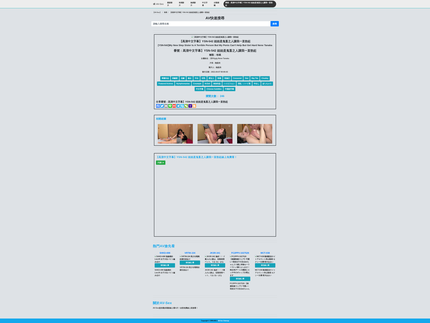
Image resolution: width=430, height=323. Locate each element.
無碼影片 (193, 4)
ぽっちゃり (267, 84)
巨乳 (203, 78)
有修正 (227, 78)
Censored (237, 78)
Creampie (197, 84)
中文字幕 (204, 4)
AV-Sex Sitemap (223, 321)
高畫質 (175, 78)
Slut (246, 78)
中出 (196, 78)
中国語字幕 (229, 89)
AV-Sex (160, 4)
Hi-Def (207, 84)
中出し (256, 84)
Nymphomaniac (183, 84)
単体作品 (216, 84)
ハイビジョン (229, 84)
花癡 (183, 78)
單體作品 (165, 78)
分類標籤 (216, 4)
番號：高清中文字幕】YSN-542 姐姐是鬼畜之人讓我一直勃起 (249, 4)
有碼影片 (181, 4)
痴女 (189, 78)
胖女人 (211, 78)
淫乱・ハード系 (244, 84)
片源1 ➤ (160, 163)
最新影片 (170, 4)
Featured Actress (165, 84)
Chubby (264, 78)
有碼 (219, 78)
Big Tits (255, 78)
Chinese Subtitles (214, 89)
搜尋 (274, 24)
